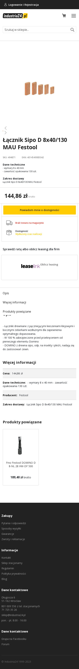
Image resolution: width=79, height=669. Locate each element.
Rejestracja (31, 4)
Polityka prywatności (13, 573)
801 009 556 (8, 606)
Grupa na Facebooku (13, 639)
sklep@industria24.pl (13, 615)
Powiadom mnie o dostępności (39, 210)
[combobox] (39, 29)
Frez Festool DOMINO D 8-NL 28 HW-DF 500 (21, 464)
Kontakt (6, 557)
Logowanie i (16, 4)
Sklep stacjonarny (11, 563)
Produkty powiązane (17, 311)
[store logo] (15, 16)
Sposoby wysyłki (11, 528)
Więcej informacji (14, 302)
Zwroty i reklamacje (13, 539)
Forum (5, 644)
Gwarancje (7, 534)
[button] (39, 128)
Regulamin (7, 568)
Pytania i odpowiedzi (13, 523)
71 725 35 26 (9, 609)
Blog (4, 579)
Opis (6, 293)
